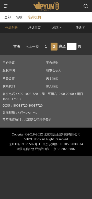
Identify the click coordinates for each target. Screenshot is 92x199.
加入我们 (52, 86)
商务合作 (9, 78)
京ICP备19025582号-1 (24, 144)
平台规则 (52, 63)
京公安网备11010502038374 (63, 144)
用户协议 (9, 63)
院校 (19, 17)
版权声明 (9, 70)
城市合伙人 (53, 70)
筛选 (78, 27)
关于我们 (52, 78)
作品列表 (11, 27)
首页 (16, 46)
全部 (7, 17)
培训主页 (34, 27)
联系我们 (9, 86)
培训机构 (34, 17)
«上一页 (32, 46)
